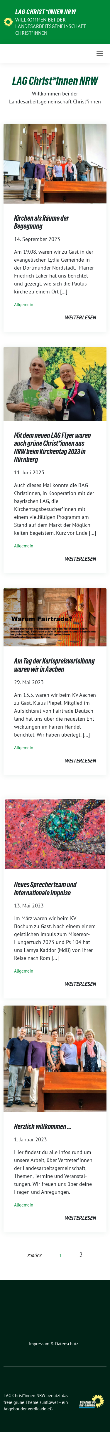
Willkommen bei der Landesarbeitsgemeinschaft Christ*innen (50, 26)
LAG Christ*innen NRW (45, 12)
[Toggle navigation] (99, 54)
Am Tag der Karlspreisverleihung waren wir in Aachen (54, 665)
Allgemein (23, 304)
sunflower (49, 1402)
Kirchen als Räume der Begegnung (41, 222)
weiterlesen (80, 317)
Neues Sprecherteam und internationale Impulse (45, 889)
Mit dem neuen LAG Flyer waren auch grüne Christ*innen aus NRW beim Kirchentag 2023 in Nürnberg (52, 447)
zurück (34, 1255)
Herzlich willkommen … (43, 1126)
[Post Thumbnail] (55, 163)
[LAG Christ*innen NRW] (8, 21)
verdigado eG (40, 1409)
